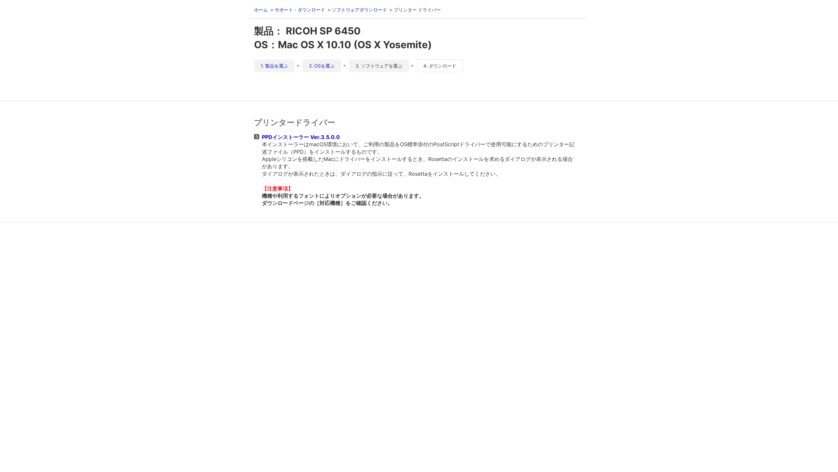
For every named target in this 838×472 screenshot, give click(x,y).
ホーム (261, 9)
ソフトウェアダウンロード (359, 9)
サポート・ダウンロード (300, 9)
